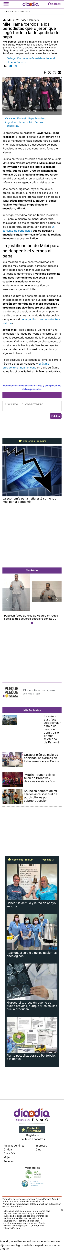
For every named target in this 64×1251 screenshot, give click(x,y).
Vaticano (10, 118)
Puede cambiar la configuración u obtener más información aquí (24, 1225)
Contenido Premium (34, 441)
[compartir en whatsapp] (54, 72)
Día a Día (9, 1153)
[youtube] (41, 1119)
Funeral (21, 118)
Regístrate (32, 1135)
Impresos (41, 1145)
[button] (6, 600)
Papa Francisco (37, 118)
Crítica (8, 1149)
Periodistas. (12, 125)
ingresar (56, 3)
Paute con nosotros (33, 1139)
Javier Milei (25, 122)
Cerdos (38, 122)
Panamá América (14, 1145)
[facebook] (32, 1119)
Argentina (10, 122)
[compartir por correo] (59, 72)
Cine (38, 1149)
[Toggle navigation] (6, 3)
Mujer (7, 1157)
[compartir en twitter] (49, 72)
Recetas (8, 1161)
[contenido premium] (32, 1129)
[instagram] (46, 1119)
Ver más (47, 859)
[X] (37, 1119)
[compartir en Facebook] (45, 72)
